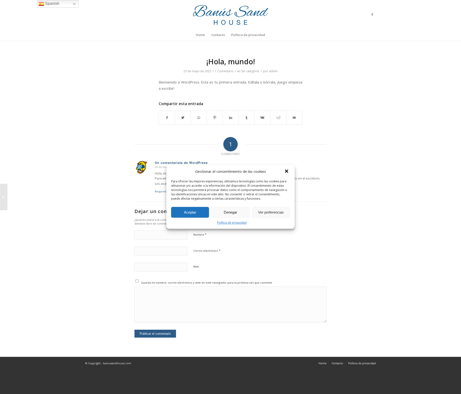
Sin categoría (250, 71)
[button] (287, 171)
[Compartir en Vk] (262, 117)
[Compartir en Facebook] (167, 117)
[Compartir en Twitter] (183, 117)
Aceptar (190, 212)
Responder (162, 191)
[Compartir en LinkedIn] (230, 117)
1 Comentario (224, 71)
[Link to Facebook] (372, 14)
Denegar (230, 212)
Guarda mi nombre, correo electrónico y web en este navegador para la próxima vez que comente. (207, 282)
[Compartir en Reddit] (278, 117)
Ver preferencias (271, 212)
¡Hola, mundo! (230, 61)
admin (273, 71)
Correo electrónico (206, 250)
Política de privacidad (232, 223)
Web (196, 266)
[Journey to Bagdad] (3, 197)
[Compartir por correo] (294, 117)
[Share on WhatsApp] (198, 117)
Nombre (199, 234)
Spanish (51, 3)
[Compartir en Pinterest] (215, 117)
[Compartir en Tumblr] (246, 117)
